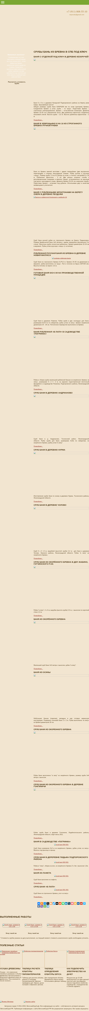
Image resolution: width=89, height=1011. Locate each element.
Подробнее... (38, 120)
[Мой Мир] (45, 903)
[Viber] (41, 906)
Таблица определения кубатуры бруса (52, 971)
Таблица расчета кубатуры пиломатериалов (31, 971)
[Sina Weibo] (81, 903)
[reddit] (60, 903)
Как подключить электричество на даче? (76, 971)
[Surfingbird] (84, 903)
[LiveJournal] (69, 903)
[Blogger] (51, 903)
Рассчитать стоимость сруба (17, 82)
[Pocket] (72, 903)
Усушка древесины (10, 969)
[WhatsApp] (45, 906)
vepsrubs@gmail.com (76, 14)
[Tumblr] (38, 906)
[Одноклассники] (41, 903)
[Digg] (57, 903)
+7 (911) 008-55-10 (77, 11)
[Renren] (78, 903)
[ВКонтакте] (38, 903)
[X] (48, 903)
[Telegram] (48, 906)
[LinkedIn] (66, 903)
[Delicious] (54, 903)
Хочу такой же (11, 933)
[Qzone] (75, 903)
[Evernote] (63, 903)
